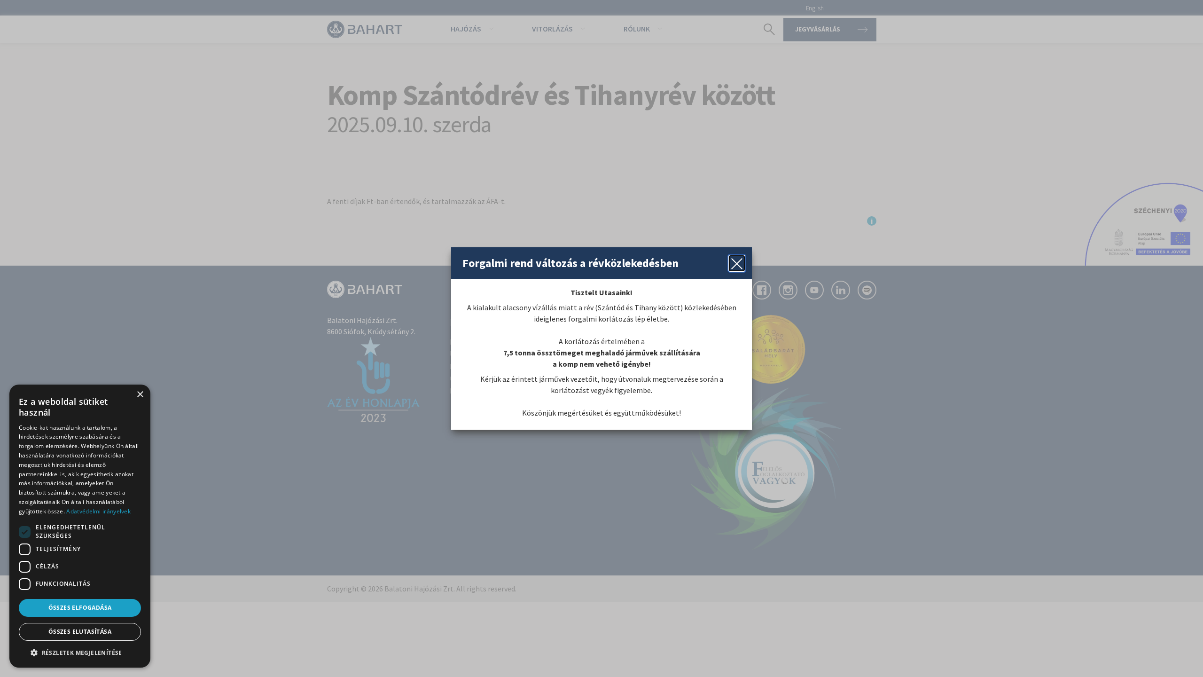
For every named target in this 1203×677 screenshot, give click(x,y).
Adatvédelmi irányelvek (98, 511)
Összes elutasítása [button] (79, 632)
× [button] (139, 394)
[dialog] (79, 526)
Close (736, 263)
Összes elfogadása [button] (80, 608)
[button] (80, 652)
